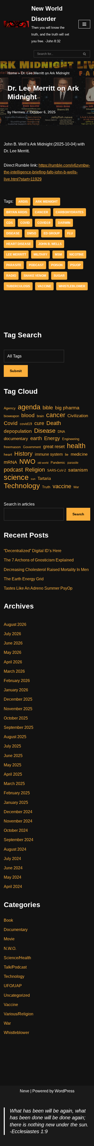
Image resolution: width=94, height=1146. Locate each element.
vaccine (44, 286)
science (16, 477)
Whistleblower (72, 286)
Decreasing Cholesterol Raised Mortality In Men (46, 569)
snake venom (35, 275)
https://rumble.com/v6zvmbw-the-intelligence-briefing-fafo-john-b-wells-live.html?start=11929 (47, 172)
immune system (49, 454)
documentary (16, 438)
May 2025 (12, 765)
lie (66, 454)
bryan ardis (16, 212)
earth (36, 438)
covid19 (43, 223)
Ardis (23, 201)
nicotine (76, 254)
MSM (58, 254)
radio (11, 275)
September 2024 (18, 840)
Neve (24, 1091)
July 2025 (12, 746)
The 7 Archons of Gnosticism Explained (39, 560)
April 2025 (13, 774)
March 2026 (14, 671)
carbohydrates (69, 212)
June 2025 (13, 756)
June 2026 (13, 643)
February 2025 (17, 793)
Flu (70, 233)
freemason (12, 447)
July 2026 (12, 634)
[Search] (84, 54)
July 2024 (12, 858)
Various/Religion (18, 1014)
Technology (22, 485)
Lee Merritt (16, 254)
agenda (29, 407)
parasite (13, 265)
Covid (25, 223)
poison (57, 265)
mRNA (10, 462)
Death (53, 423)
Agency (10, 408)
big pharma (67, 407)
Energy (52, 438)
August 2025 (15, 737)
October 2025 (16, 718)
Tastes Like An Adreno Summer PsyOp (38, 588)
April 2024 (13, 886)
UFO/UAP (13, 986)
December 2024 (18, 812)
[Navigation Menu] (84, 24)
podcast (36, 265)
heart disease (18, 244)
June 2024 (13, 868)
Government (32, 447)
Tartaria (44, 478)
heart (8, 454)
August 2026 (15, 624)
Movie (9, 939)
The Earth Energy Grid (24, 579)
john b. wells (50, 244)
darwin (64, 223)
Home (12, 73)
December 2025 (18, 699)
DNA (61, 431)
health (76, 445)
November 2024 (18, 821)
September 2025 (18, 727)
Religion (35, 470)
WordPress (64, 1091)
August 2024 (15, 849)
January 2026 (16, 690)
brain (40, 416)
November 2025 (18, 709)
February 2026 (17, 680)
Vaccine (11, 1004)
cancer (41, 212)
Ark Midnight (46, 201)
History (23, 453)
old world (43, 462)
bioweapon (11, 416)
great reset (54, 446)
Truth (46, 487)
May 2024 (12, 877)
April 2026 (13, 662)
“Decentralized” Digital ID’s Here (32, 551)
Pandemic (58, 462)
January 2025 (16, 802)
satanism (78, 470)
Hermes (18, 112)
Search (78, 514)
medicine (79, 454)
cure (39, 423)
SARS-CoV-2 (56, 470)
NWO (27, 461)
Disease (13, 233)
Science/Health (17, 958)
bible (48, 407)
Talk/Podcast (15, 967)
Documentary (16, 929)
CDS (9, 223)
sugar (59, 275)
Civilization (77, 415)
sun (33, 478)
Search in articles (19, 504)
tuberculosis (18, 286)
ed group (52, 233)
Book (8, 920)
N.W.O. (10, 948)
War (76, 487)
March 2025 (14, 783)
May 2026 (12, 652)
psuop (75, 265)
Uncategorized (17, 995)
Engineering (70, 439)
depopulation (18, 431)
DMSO (31, 233)
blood (28, 415)
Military (40, 254)
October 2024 (16, 830)
